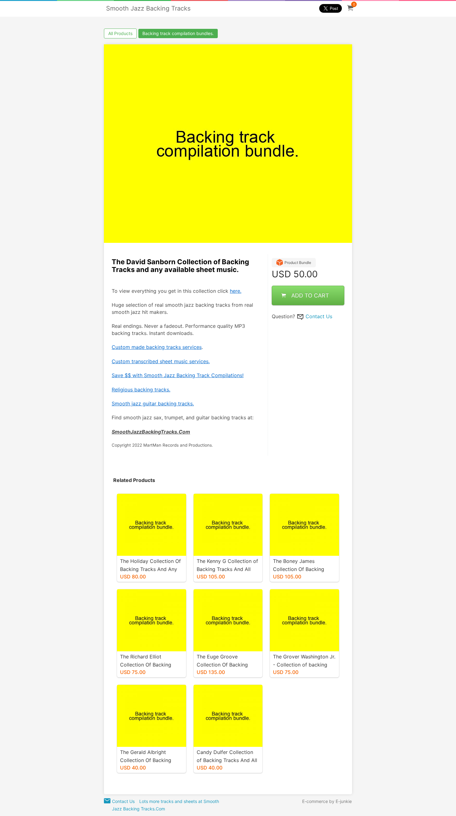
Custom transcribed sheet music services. (161, 361)
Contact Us (319, 316)
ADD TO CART (310, 295)
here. (235, 291)
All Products (120, 33)
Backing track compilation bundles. (178, 33)
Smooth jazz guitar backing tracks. (153, 403)
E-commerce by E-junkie (327, 801)
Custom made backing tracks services (157, 347)
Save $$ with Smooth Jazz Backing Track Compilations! (178, 375)
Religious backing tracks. (141, 389)
